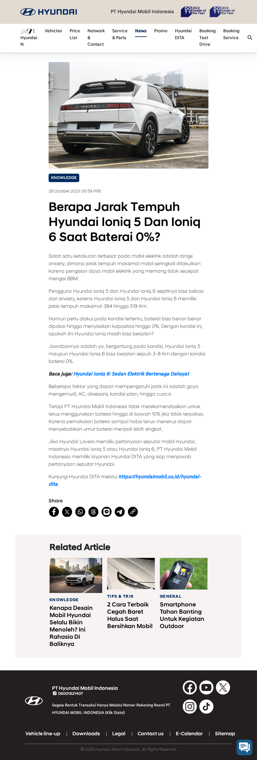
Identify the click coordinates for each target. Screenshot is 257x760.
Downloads (86, 734)
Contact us (151, 734)
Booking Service (231, 34)
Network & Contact (96, 37)
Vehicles (53, 31)
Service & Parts (120, 34)
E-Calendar (189, 734)
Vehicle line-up (42, 734)
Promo (160, 31)
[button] (250, 38)
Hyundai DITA (183, 34)
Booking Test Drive (207, 37)
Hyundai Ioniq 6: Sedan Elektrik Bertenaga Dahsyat (131, 374)
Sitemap (225, 734)
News (141, 31)
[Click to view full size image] (128, 115)
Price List (75, 34)
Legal (118, 734)
